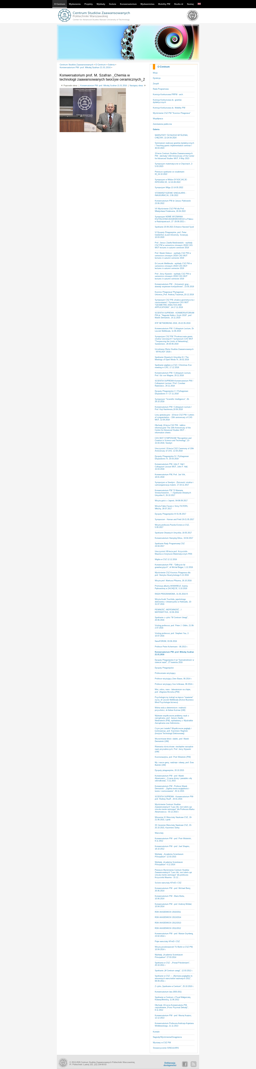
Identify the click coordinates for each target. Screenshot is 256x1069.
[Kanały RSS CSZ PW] (193, 1064)
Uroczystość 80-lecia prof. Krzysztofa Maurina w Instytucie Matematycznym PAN (173, 552)
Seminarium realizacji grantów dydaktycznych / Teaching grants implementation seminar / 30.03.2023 (174, 145)
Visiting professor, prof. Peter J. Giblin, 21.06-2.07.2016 (174, 626)
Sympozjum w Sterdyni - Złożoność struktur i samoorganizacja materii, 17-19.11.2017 (174, 483)
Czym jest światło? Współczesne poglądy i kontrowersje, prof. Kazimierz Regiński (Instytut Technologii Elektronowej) (173, 730)
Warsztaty (159, 833)
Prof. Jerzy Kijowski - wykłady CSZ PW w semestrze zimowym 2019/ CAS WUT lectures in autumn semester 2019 (173, 276)
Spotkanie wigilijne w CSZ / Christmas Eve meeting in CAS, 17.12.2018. (173, 366)
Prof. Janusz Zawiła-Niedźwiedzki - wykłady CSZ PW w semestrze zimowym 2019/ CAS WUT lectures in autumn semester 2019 (174, 245)
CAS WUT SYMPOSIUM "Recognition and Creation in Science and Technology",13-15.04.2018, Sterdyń (173, 440)
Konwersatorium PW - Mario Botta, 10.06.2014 (170, 897)
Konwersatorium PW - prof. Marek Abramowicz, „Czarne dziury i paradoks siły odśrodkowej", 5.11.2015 (173, 778)
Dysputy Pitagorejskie (164, 668)
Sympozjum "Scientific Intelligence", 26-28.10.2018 (172, 400)
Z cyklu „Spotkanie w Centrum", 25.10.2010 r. (174, 986)
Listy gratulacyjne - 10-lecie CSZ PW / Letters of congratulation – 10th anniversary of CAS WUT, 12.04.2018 (174, 417)
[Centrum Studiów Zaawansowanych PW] (94, 22)
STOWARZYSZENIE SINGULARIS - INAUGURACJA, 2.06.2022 (170, 194)
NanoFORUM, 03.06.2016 (166, 641)
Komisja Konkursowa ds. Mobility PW (169, 108)
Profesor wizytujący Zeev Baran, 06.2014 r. (173, 679)
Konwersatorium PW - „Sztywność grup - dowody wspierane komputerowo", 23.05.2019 (174, 285)
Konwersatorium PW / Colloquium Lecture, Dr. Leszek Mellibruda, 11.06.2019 (174, 329)
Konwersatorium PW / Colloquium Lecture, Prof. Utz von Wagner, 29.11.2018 (173, 374)
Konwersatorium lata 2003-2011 (168, 992)
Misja (155, 73)
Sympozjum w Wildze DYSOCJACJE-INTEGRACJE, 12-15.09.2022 (171, 180)
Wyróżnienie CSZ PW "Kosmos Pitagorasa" (172, 113)
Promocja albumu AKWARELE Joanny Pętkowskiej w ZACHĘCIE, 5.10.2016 (171, 587)
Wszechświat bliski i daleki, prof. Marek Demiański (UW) (172, 740)
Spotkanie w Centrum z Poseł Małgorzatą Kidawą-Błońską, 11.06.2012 (172, 998)
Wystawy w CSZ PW (162, 1042)
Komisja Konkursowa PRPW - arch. (168, 94)
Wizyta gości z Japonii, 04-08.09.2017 (171, 500)
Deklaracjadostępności (170, 1064)
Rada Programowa (161, 89)
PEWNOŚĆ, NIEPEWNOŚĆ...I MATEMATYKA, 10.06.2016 (168, 610)
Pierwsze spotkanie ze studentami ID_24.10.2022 (169, 173)
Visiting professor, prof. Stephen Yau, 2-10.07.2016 (172, 634)
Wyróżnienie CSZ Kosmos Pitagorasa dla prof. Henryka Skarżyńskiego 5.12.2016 (172, 573)
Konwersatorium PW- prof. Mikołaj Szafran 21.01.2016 (174, 653)
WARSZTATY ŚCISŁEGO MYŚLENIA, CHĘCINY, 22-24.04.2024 (171, 136)
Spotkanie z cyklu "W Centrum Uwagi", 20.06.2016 (171, 618)
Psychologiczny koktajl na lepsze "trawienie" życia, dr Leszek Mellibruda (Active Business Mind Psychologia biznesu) (174, 699)
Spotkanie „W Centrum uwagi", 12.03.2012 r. (174, 970)
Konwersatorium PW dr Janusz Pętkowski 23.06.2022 (173, 202)
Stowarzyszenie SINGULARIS (166, 1048)
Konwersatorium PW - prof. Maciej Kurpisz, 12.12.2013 (173, 1016)
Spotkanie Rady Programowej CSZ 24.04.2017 (170, 544)
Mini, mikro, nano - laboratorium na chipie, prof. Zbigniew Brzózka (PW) (173, 690)
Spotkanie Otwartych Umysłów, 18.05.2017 (173, 533)
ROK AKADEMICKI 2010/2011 (168, 912)
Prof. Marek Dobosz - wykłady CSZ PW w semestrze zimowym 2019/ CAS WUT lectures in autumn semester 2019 (173, 255)
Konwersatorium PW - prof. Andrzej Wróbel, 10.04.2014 (173, 905)
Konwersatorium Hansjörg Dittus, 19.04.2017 (174, 538)
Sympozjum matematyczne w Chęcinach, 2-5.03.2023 (174, 165)
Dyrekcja (156, 78)
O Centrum (163, 66)
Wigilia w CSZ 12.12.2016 (166, 559)
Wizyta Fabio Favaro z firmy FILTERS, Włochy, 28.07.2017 (171, 507)
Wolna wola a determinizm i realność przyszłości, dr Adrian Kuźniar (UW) (170, 709)
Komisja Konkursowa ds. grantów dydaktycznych (167, 101)
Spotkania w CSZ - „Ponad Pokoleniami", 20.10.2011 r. (172, 964)
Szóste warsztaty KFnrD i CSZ (168, 883)
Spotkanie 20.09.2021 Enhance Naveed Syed (174, 227)
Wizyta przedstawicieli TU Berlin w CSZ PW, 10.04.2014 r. (174, 948)
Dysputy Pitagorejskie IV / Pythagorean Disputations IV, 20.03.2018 (172, 457)
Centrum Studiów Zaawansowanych (76, 64)
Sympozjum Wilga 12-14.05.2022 (169, 187)
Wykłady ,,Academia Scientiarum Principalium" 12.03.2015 (169, 855)
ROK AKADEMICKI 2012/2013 (168, 923)
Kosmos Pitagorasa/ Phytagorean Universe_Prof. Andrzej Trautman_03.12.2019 (174, 293)
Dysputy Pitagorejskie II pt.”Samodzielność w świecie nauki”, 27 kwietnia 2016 (174, 661)
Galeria (156, 129)
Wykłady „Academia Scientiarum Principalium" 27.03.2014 (169, 956)
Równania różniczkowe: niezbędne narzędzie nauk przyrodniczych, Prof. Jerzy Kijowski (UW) (174, 749)
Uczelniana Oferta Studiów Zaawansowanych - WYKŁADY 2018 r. (174, 350)
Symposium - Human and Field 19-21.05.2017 (174, 519)
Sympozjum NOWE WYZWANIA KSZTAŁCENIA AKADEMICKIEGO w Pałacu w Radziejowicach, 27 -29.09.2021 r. (174, 219)
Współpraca (158, 118)
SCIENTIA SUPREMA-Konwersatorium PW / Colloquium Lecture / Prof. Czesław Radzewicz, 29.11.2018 (174, 383)
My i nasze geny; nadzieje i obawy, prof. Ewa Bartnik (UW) (174, 763)
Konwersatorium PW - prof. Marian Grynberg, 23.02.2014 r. (174, 934)
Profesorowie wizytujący (165, 673)
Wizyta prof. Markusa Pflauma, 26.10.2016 (173, 580)
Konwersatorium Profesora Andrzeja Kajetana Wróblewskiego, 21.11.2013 (174, 1024)
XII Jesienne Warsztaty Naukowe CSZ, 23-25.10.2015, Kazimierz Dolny (173, 826)
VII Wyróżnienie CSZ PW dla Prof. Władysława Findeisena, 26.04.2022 (170, 210)
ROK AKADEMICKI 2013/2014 (168, 917)
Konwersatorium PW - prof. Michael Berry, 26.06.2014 (173, 889)
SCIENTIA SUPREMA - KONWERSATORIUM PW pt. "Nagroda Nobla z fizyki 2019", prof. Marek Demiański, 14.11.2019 (174, 315)
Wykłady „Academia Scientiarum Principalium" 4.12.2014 (169, 863)
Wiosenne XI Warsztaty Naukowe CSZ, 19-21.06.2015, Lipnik (173, 818)
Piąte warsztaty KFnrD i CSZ (167, 941)
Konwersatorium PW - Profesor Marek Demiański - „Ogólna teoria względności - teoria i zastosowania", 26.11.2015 (172, 788)
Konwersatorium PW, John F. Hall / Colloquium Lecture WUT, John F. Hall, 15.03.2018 (171, 466)
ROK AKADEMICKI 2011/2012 (168, 928)
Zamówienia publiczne (162, 124)
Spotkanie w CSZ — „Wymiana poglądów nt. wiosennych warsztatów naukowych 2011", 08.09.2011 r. (174, 978)
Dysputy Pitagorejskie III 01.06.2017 (170, 514)
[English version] (199, 4)
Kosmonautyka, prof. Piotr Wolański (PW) (173, 757)
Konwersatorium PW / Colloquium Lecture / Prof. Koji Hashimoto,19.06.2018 (173, 408)
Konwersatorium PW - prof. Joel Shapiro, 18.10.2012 (172, 847)
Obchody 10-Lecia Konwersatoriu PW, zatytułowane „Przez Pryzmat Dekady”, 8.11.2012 (171, 1007)
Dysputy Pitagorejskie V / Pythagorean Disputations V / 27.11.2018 (171, 392)
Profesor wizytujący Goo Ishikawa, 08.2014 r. (174, 684)
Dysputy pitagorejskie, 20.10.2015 (169, 770)
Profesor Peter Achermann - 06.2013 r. (171, 647)
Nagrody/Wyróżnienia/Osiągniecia (167, 1037)
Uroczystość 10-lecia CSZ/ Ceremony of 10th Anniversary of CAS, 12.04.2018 (174, 449)
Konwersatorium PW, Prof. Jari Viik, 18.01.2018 (170, 475)
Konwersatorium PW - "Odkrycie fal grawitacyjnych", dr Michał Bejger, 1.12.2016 (174, 566)
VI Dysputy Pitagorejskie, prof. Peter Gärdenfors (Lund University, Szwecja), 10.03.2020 (171, 234)
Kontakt (156, 1032)
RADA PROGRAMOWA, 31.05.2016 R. (171, 594)
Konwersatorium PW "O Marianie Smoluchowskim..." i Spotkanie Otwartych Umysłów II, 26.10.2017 (173, 492)
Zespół (156, 84)
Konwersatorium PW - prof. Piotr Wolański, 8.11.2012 (173, 839)
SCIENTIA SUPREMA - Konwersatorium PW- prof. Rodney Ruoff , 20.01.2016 (174, 797)
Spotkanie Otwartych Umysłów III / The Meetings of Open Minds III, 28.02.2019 (172, 358)
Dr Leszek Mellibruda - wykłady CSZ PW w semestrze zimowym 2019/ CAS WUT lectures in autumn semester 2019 (173, 265)
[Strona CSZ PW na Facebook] (185, 1064)
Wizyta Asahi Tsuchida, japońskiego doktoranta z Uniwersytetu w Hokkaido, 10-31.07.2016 (173, 601)
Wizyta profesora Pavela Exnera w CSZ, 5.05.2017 (172, 526)
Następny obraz (136, 85)
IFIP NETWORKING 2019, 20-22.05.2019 (172, 323)
